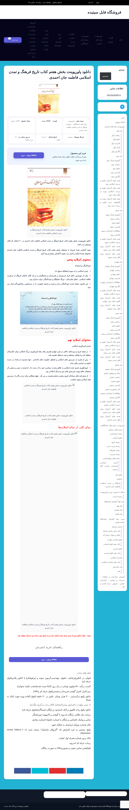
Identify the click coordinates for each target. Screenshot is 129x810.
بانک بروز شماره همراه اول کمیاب (75, 738)
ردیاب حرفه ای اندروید (80, 743)
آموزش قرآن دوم (113, 160)
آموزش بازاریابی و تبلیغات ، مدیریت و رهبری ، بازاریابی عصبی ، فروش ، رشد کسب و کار (31, 40)
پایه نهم (119, 506)
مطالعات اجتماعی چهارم (110, 282)
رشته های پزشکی (115, 430)
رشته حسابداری (116, 434)
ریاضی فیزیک (117, 527)
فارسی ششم (114, 385)
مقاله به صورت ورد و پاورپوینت (71, 40)
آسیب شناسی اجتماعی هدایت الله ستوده (109, 465)
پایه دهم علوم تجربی (112, 553)
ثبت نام (91, 2)
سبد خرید (13, 40)
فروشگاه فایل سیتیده (11, 806)
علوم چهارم (115, 274)
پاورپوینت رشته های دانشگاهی (85, 40)
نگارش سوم (115, 235)
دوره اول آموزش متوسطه (57, 40)
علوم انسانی (117, 438)
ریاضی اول (115, 135)
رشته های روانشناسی (111, 458)
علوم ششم (115, 381)
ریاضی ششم (115, 377)
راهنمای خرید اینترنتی (48, 647)
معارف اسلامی (116, 558)
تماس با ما (31, 2)
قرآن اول (116, 147)
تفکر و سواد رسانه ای (111, 535)
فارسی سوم (115, 227)
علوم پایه (118, 475)
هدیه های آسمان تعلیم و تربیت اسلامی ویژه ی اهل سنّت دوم (110, 191)
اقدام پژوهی (110, 40)
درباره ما (38, 2)
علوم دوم (116, 168)
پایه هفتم (118, 514)
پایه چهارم (118, 262)
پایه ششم (118, 365)
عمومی (68, 124)
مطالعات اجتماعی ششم (110, 393)
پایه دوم (119, 156)
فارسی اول (115, 143)
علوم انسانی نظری (114, 540)
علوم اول (116, 139)
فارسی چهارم (114, 278)
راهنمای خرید (47, 2)
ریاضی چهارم (115, 270)
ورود (97, 2)
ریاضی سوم (115, 219)
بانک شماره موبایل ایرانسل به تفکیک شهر (71, 725)
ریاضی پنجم (115, 322)
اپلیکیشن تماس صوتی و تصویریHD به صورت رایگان (66, 748)
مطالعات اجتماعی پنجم (111, 334)
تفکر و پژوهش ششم (112, 373)
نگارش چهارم (115, 286)
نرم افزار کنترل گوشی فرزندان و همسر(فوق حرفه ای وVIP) (62, 691)
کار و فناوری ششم (112, 389)
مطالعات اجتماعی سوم (110, 231)
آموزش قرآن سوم (113, 215)
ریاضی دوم (115, 164)
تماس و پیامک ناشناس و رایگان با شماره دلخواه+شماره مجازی (61, 719)
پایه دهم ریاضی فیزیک (111, 531)
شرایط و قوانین (57, 2)
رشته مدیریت (114, 454)
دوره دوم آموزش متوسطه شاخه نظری (45, 39)
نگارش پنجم (115, 338)
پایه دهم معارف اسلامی (110, 562)
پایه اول (119, 131)
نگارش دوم (115, 176)
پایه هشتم (118, 510)
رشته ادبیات (117, 496)
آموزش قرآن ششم (112, 369)
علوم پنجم (116, 326)
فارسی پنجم (115, 330)
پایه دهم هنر (117, 567)
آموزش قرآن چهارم (112, 266)
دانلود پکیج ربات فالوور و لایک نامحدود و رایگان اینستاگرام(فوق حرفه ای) (56, 709)
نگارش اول (115, 151)
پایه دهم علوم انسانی (111, 544)
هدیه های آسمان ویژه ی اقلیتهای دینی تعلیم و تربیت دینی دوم (110, 202)
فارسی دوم (115, 172)
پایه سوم (118, 210)
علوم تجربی (117, 549)
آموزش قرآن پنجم (113, 318)
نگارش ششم (115, 397)
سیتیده (70, 137)
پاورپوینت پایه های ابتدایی (98, 40)
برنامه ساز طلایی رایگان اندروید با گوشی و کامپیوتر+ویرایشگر (61, 714)
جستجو (122, 70)
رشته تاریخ (116, 442)
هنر (118, 571)
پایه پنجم (119, 313)
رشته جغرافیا (115, 450)
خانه (120, 40)
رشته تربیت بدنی (113, 446)
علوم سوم (116, 223)
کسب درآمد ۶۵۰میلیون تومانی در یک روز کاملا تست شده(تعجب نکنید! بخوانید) (54, 686)
